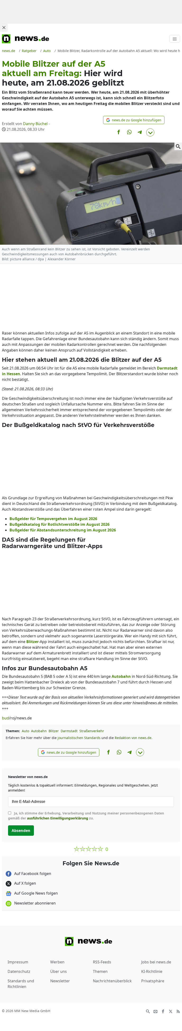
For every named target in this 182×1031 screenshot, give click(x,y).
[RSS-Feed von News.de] (178, 1011)
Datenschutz (19, 971)
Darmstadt (69, 731)
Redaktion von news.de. (133, 737)
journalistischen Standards (79, 737)
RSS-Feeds (102, 962)
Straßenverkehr (91, 731)
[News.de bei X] (171, 1011)
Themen (100, 971)
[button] (133, 120)
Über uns (58, 971)
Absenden (21, 830)
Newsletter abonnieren (34, 903)
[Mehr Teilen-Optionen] (150, 132)
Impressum (18, 962)
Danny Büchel (35, 123)
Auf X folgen (24, 883)
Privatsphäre (152, 980)
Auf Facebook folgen (32, 873)
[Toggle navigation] (174, 39)
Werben (57, 962)
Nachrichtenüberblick (112, 980)
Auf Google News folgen (35, 893)
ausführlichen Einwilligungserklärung (57, 818)
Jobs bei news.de (156, 962)
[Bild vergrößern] (178, 146)
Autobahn (39, 731)
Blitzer (54, 731)
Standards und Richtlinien (21, 983)
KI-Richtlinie (151, 971)
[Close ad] (4, 27)
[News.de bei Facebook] (163, 1011)
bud (5, 718)
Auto (25, 731)
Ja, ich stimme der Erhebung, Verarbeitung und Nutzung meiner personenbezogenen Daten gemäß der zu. (86, 815)
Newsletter (60, 980)
